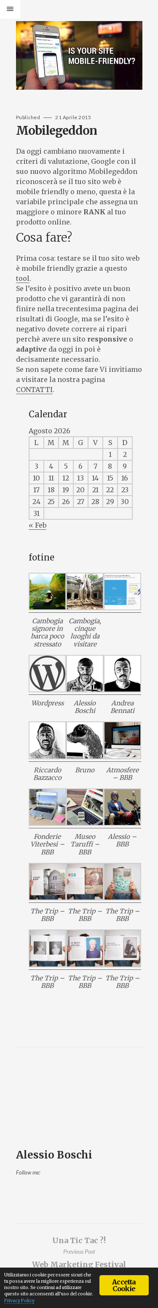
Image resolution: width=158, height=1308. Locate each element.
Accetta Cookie (124, 1285)
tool (22, 278)
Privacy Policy (19, 1300)
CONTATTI (34, 389)
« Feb (37, 525)
